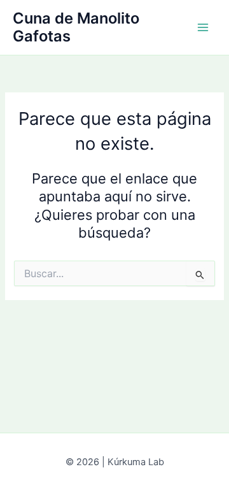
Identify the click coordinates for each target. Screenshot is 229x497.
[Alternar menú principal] (203, 27)
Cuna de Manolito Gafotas (76, 27)
